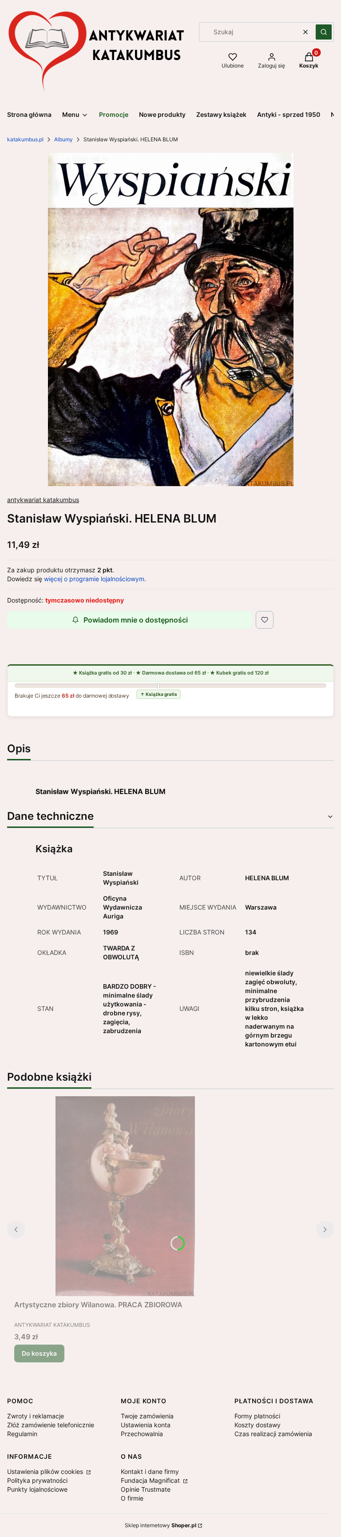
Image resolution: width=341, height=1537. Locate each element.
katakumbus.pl (25, 139)
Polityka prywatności (37, 1480)
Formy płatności (257, 1416)
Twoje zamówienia (147, 1416)
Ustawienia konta (145, 1425)
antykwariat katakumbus (43, 499)
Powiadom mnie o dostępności (135, 619)
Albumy (63, 139)
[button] (324, 32)
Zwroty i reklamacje (35, 1416)
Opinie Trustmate (145, 1489)
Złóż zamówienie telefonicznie (50, 1425)
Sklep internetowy (160, 1525)
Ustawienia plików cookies (46, 1471)
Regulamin (22, 1433)
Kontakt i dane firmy (150, 1471)
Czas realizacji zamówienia (273, 1433)
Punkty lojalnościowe (37, 1489)
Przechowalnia (142, 1433)
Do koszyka (39, 1353)
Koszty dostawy (257, 1425)
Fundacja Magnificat (151, 1480)
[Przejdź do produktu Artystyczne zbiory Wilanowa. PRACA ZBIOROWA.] (125, 1196)
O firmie (132, 1498)
